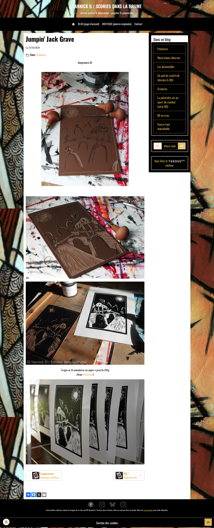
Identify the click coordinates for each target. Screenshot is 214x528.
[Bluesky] (112, 504)
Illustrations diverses (168, 58)
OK (181, 146)
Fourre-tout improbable (163, 126)
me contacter (148, 510)
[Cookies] (6, 522)
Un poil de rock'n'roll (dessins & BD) (168, 77)
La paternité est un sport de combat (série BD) (167, 102)
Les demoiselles (165, 66)
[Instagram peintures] (102, 504)
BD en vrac (163, 115)
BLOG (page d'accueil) (88, 24)
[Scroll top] (208, 522)
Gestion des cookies (107, 523)
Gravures (41, 55)
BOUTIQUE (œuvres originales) (116, 24)
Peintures (162, 49)
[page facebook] (91, 504)
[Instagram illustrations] (123, 504)
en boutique (88, 374)
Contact (138, 24)
